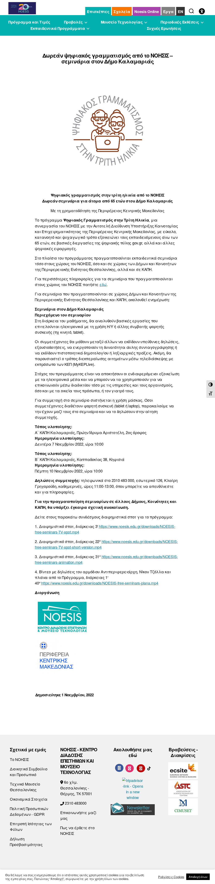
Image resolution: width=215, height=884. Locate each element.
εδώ (103, 284)
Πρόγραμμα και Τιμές (29, 22)
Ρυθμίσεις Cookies (171, 877)
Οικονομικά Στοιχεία (28, 799)
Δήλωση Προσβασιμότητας (26, 841)
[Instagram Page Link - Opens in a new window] (129, 767)
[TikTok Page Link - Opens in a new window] (149, 767)
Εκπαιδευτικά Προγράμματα (57, 28)
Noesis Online (146, 11)
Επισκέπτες (98, 11)
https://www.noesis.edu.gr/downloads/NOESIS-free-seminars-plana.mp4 (99, 583)
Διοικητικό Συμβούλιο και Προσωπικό (28, 771)
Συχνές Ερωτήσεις (164, 28)
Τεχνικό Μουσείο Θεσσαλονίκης (25, 786)
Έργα (168, 11)
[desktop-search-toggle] (191, 10)
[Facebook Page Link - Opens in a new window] (119, 768)
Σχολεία (122, 11)
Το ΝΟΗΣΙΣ (19, 759)
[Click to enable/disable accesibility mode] (202, 11)
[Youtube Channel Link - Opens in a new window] (141, 767)
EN (180, 11)
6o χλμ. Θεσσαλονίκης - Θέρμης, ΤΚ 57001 (76, 787)
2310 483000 (75, 803)
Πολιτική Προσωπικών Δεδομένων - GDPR (29, 811)
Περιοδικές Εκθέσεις (180, 22)
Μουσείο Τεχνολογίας (122, 22)
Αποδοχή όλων (198, 877)
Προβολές (73, 22)
